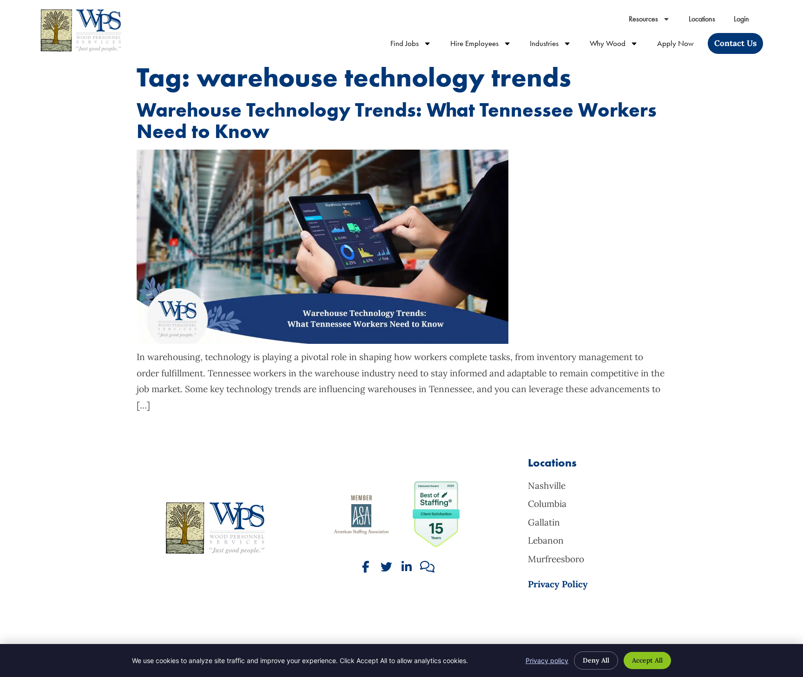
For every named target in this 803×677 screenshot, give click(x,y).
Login (746, 21)
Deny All (596, 660)
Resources (654, 21)
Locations (706, 21)
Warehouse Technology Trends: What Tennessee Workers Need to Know (397, 121)
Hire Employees (485, 45)
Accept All (647, 660)
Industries (555, 45)
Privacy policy (547, 660)
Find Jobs (415, 45)
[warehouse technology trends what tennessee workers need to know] (322, 340)
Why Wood (618, 45)
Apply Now (680, 45)
